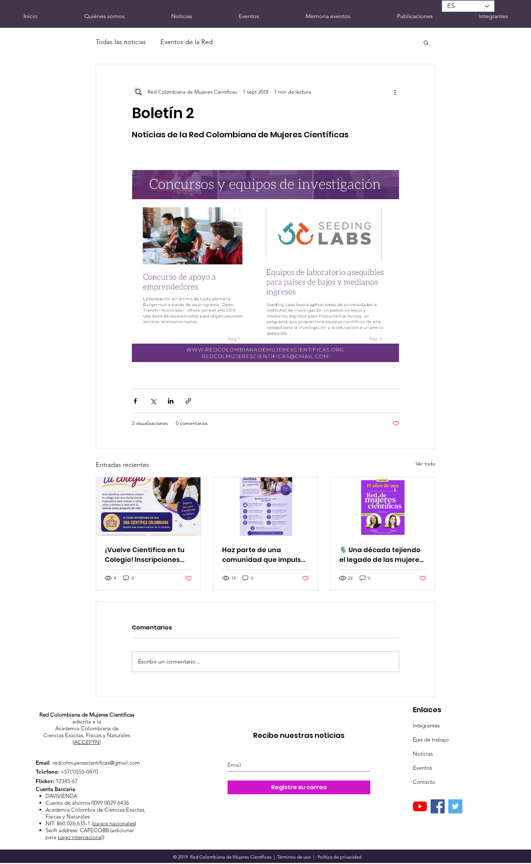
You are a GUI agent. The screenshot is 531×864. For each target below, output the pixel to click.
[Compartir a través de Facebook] (135, 400)
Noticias (423, 753)
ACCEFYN (86, 742)
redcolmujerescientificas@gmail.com (96, 762)
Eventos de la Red (186, 42)
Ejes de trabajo (431, 739)
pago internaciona (80, 837)
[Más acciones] (394, 91)
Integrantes (426, 725)
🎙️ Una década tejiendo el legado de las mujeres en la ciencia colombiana (382, 554)
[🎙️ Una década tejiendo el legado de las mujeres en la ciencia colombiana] (383, 506)
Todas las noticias (121, 42)
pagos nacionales (114, 823)
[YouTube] (420, 806)
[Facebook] (438, 806)
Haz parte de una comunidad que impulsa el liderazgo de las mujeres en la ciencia (264, 554)
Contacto (424, 781)
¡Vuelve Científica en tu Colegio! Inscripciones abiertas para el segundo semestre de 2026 (148, 554)
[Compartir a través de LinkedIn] (170, 400)
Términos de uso (294, 857)
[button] (426, 42)
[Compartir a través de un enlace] (188, 400)
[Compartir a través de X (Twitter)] (153, 400)
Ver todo (425, 463)
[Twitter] (455, 806)
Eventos (422, 767)
